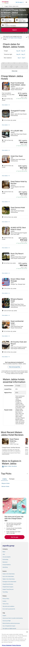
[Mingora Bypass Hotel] (14, 304)
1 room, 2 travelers (10, 26)
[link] (14, 466)
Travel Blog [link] (5, 592)
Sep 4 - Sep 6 (21, 57)
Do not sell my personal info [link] (9, 609)
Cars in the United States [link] (8, 576)
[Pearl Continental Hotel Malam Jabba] (14, 91)
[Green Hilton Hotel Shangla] (14, 283)
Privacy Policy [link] (6, 598)
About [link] (4, 551)
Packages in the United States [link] (9, 581)
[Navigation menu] (26, 2)
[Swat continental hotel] (14, 326)
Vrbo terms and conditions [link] (8, 606)
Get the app (14, 537)
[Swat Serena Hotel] (14, 212)
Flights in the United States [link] (9, 579)
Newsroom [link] (5, 562)
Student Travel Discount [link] (8, 589)
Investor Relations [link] (7, 564)
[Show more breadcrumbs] (2, 6)
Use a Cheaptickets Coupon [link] (9, 625)
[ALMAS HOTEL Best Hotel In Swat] (14, 235)
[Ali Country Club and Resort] (14, 347)
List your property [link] (6, 556)
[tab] (4, 479)
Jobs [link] (4, 554)
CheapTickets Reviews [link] (8, 584)
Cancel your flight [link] (7, 620)
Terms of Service (16, 645)
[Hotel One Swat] (14, 163)
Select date (8, 21)
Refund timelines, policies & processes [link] (11, 623)
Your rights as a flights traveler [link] (9, 628)
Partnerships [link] (5, 559)
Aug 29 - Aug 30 (20, 50)
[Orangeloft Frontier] (14, 115)
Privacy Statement (7, 645)
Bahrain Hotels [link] (5, 486)
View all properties (14, 367)
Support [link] (4, 615)
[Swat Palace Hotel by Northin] (14, 189)
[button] (14, 105)
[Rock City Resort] (14, 261)
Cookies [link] (4, 601)
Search (14, 30)
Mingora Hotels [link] (6, 483)
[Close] (27, 632)
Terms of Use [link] (5, 603)
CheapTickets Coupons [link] (8, 586)
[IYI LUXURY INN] (14, 138)
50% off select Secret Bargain (14, 37)
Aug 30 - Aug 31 (20, 54)
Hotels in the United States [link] (9, 573)
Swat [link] (6, 6)
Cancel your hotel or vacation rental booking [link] (13, 618)
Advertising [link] (5, 567)
